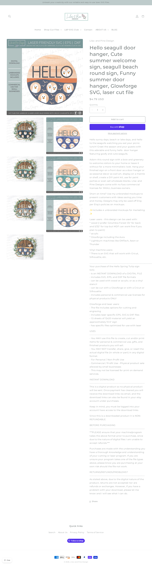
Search (52, 532)
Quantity (94, 105)
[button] (10, 16)
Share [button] (95, 501)
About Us (62, 532)
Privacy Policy (77, 532)
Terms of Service (95, 532)
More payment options (117, 133)
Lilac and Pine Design (79, 562)
